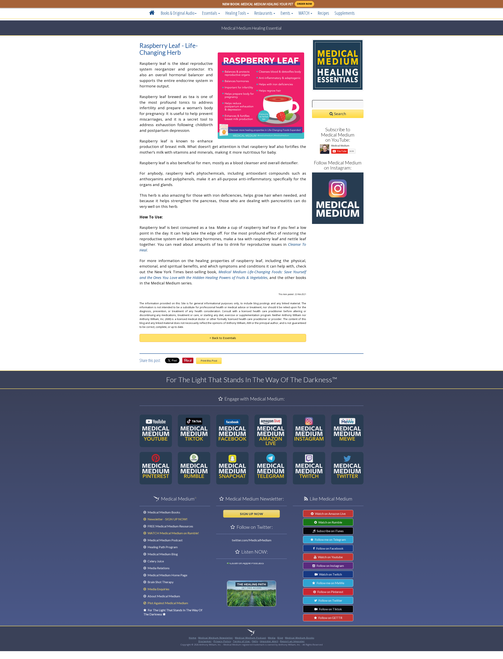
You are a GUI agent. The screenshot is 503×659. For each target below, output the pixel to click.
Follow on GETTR (330, 618)
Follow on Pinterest (330, 592)
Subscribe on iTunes (330, 531)
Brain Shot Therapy (160, 582)
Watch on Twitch (330, 574)
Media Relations (158, 568)
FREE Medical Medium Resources (170, 526)
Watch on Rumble (330, 522)
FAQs (255, 641)
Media (271, 637)
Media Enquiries (158, 589)
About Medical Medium (163, 596)
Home (192, 637)
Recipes (323, 13)
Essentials (210, 13)
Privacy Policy (222, 641)
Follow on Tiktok (330, 609)
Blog (280, 637)
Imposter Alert (269, 641)
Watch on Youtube (330, 557)
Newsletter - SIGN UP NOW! (167, 519)
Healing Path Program (162, 547)
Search (339, 113)
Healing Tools (236, 13)
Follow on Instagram (330, 565)
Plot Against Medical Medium (167, 603)
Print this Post (209, 360)
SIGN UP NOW (251, 514)
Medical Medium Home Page (167, 575)
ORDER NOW (304, 3)
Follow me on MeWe (330, 583)
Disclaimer (205, 641)
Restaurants (263, 13)
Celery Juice (155, 561)
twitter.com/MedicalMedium (251, 540)
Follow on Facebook (329, 548)
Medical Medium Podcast (165, 540)
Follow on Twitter (330, 600)
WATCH (304, 13)
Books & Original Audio (178, 13)
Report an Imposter (292, 641)
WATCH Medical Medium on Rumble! (173, 533)
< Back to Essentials (222, 338)
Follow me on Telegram (330, 539)
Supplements (345, 13)
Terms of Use (242, 641)
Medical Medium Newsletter (215, 637)
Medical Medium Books (163, 512)
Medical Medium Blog (162, 554)
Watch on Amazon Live (330, 513)
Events (286, 13)
